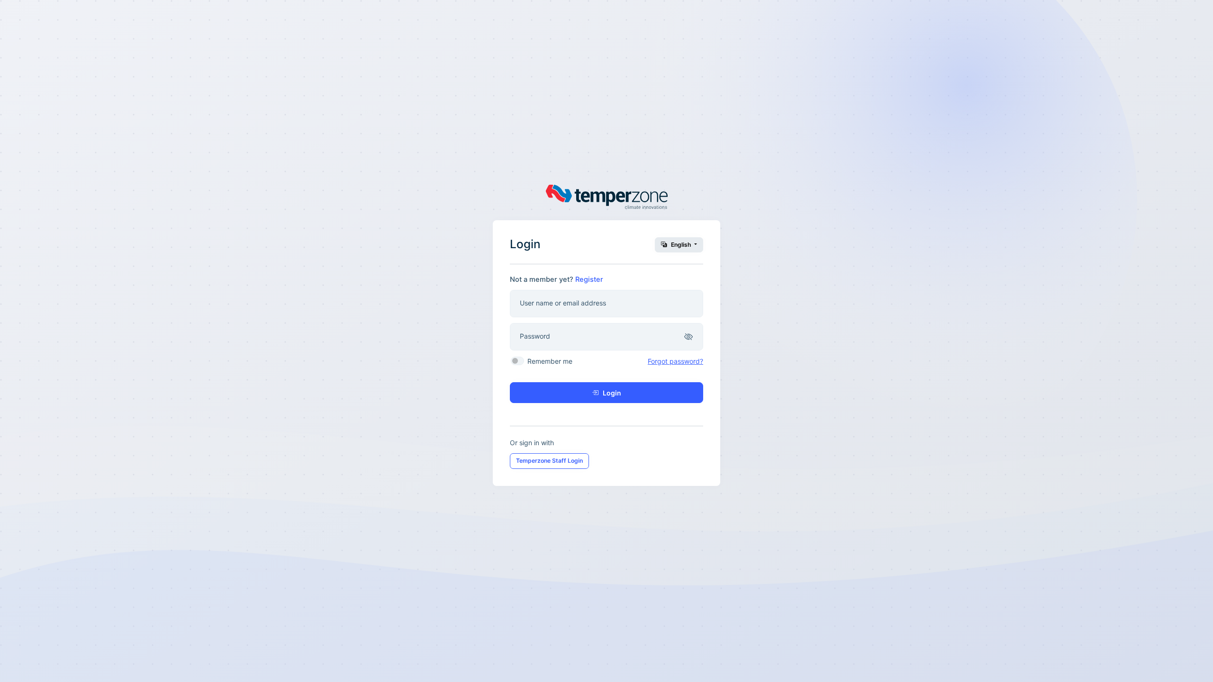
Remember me (549, 361)
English (681, 244)
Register (589, 279)
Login (611, 393)
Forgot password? (675, 361)
